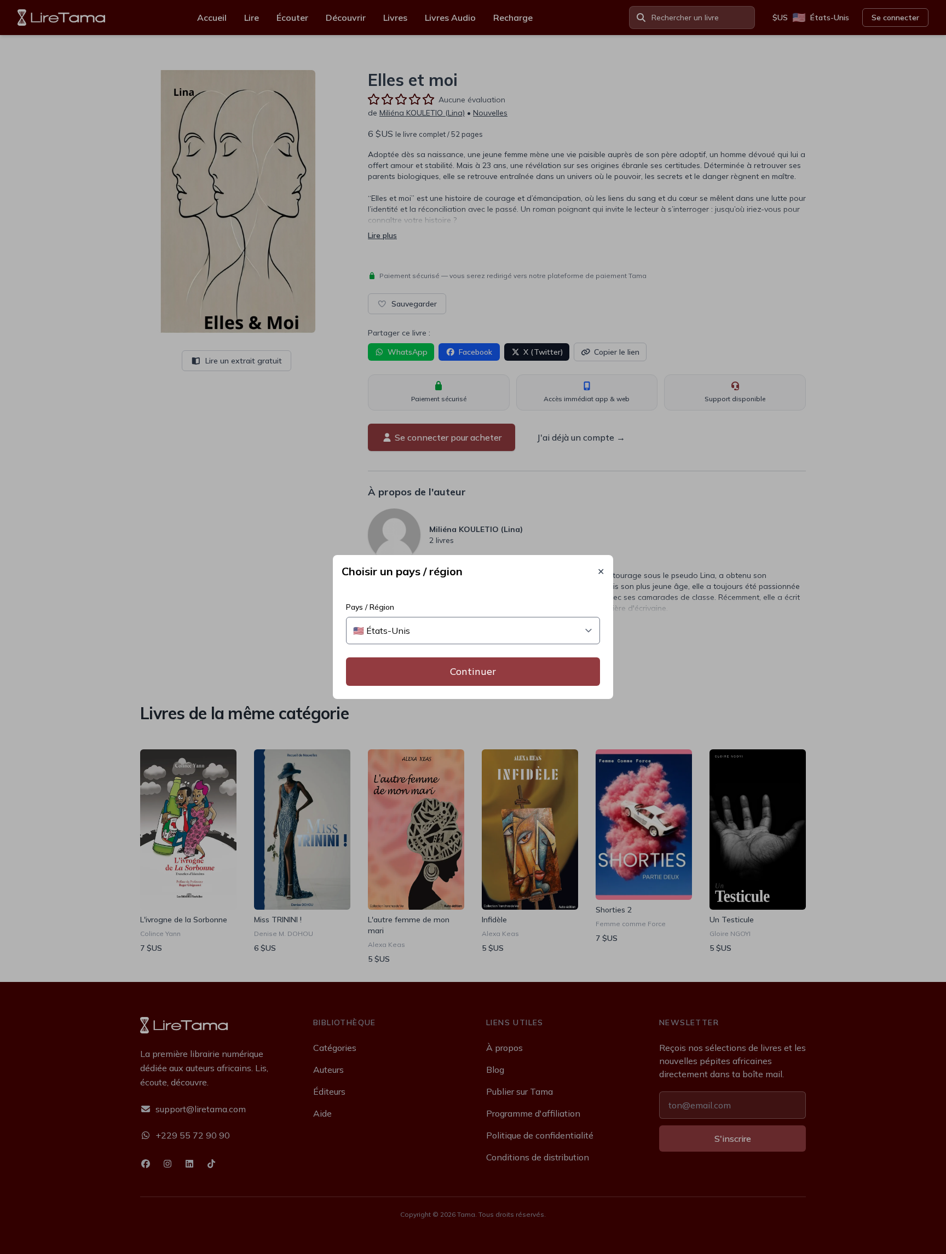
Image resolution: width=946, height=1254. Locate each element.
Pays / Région (370, 607)
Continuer (473, 671)
